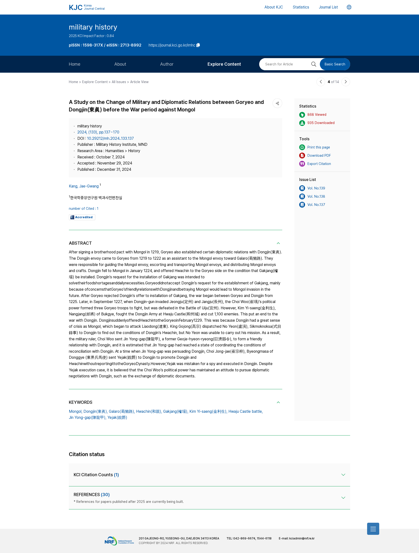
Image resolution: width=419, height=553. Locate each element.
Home (74, 64)
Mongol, (75, 411)
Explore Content (224, 64)
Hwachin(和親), (149, 411)
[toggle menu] (373, 529)
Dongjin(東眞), (95, 411)
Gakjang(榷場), (175, 411)
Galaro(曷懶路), (122, 411)
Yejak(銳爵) (117, 417)
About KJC (274, 7)
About (120, 64)
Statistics (301, 7)
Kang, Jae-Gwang (84, 186)
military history (93, 27)
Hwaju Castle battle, (245, 411)
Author (167, 64)
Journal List (328, 7)
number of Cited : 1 (83, 208)
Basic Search (335, 64)
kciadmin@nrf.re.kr (301, 538)
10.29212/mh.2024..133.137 (110, 138)
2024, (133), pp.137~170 (98, 132)
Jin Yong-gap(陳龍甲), (87, 417)
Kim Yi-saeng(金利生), (208, 411)
